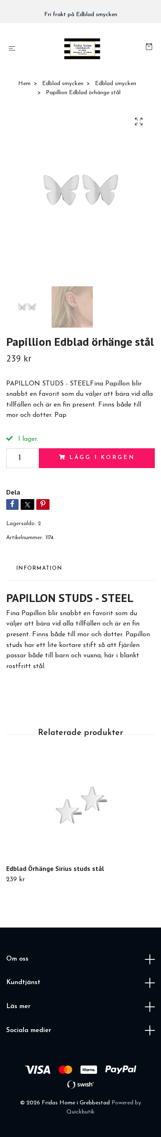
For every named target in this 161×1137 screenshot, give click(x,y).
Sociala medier (28, 1030)
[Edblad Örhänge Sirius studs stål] (80, 809)
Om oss (17, 959)
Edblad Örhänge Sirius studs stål (55, 868)
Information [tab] (39, 568)
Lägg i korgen (102, 457)
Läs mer (18, 1006)
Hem (24, 84)
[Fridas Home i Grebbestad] (82, 49)
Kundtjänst (23, 982)
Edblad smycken (62, 84)
